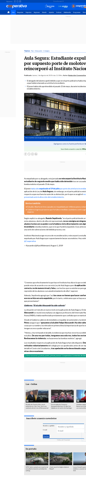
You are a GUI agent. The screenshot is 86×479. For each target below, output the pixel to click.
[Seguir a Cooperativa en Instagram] (20, 1)
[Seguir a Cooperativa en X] (17, 1)
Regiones (37, 12)
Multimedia (67, 12)
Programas (76, 12)
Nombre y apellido (48, 426)
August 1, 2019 (57, 245)
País (13, 12)
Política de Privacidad (63, 440)
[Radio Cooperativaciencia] (63, 6)
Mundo (44, 12)
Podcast (58, 12)
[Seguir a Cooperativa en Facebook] (15, 1)
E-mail (45, 430)
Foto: (27, 95)
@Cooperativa (30, 241)
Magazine (20, 12)
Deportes (28, 12)
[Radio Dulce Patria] (50, 6)
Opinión (51, 12)
